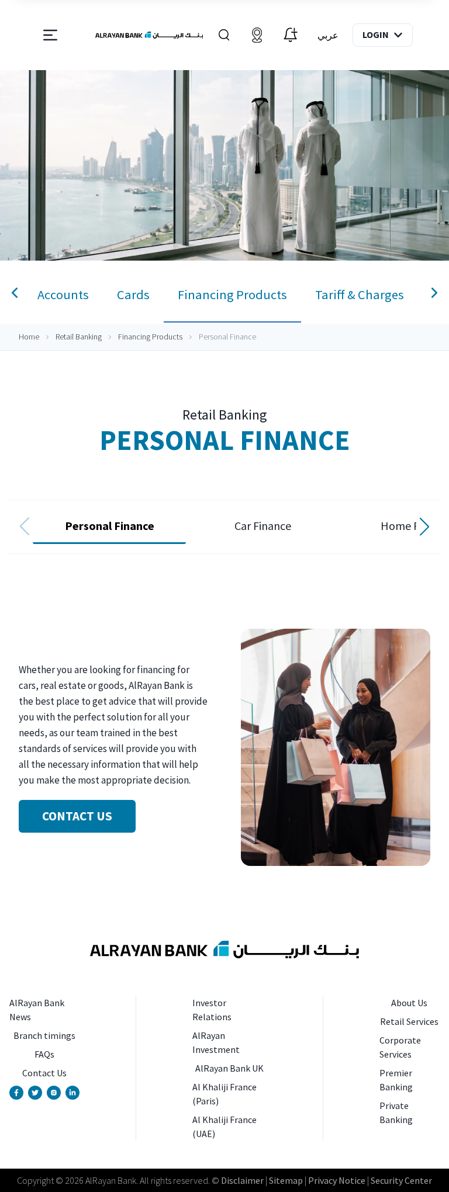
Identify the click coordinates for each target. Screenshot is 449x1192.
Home (29, 336)
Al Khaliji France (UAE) (224, 1126)
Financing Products (150, 336)
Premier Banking (396, 1080)
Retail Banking (79, 336)
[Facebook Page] (16, 1093)
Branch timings (44, 1035)
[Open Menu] (50, 35)
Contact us (77, 816)
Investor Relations (212, 1010)
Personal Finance (109, 525)
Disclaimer (242, 1180)
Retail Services (409, 1021)
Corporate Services (400, 1047)
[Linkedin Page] (72, 1093)
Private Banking (396, 1112)
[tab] (63, 295)
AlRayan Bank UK (229, 1068)
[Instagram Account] (54, 1093)
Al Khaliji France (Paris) (224, 1094)
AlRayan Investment (216, 1042)
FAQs (44, 1054)
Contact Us (44, 1073)
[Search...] (224, 35)
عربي (328, 35)
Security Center (401, 1180)
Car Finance (262, 525)
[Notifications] (290, 35)
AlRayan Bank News (36, 1010)
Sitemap (286, 1180)
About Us (409, 1003)
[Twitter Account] (35, 1093)
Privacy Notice (336, 1180)
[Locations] (256, 35)
